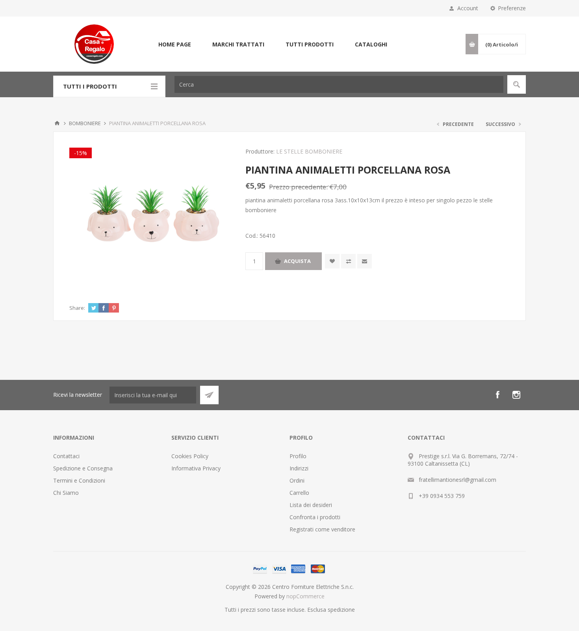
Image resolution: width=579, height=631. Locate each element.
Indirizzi (299, 468)
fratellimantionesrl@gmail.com (457, 479)
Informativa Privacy (196, 468)
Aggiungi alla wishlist (332, 261)
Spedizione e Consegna (83, 468)
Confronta (348, 261)
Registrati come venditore (322, 529)
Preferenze (512, 8)
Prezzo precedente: (298, 186)
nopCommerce (305, 596)
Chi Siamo (66, 492)
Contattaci (66, 456)
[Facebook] (497, 395)
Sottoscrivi (209, 395)
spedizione (341, 609)
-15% (80, 153)
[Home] (57, 123)
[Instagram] (516, 395)
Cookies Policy (189, 456)
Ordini (297, 480)
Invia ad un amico (364, 261)
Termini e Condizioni (79, 480)
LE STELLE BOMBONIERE (309, 151)
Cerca (516, 84)
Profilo (298, 456)
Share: (77, 307)
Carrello (299, 492)
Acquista (297, 261)
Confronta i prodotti (315, 517)
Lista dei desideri (311, 505)
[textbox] (338, 84)
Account (467, 8)
